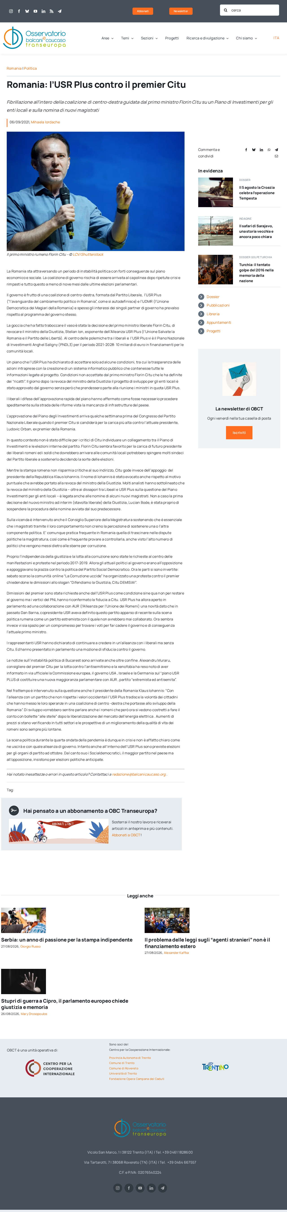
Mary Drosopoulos (34, 1014)
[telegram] (59, 11)
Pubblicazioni (218, 305)
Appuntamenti (219, 322)
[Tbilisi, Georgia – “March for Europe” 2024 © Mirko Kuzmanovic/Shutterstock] (167, 909)
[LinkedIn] (261, 149)
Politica (30, 68)
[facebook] (19, 11)
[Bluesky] (254, 149)
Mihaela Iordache (45, 122)
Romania (14, 68)
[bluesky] (27, 11)
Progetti (213, 330)
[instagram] (11, 11)
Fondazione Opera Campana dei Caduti (136, 1079)
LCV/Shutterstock (88, 254)
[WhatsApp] (269, 149)
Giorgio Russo (30, 946)
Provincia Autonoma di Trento (130, 1058)
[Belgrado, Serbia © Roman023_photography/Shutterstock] (23, 909)
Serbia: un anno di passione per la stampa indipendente (67, 939)
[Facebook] (246, 149)
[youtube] (35, 11)
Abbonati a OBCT (126, 834)
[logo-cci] (51, 1058)
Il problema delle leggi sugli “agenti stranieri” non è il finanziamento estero (207, 943)
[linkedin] (43, 11)
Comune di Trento (122, 1063)
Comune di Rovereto (123, 1068)
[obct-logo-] (34, 24)
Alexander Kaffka (176, 952)
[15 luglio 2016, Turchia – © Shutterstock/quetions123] (215, 256)
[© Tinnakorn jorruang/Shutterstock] (23, 970)
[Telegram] (276, 149)
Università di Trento (123, 1073)
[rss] (51, 11)
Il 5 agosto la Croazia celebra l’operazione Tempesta (257, 193)
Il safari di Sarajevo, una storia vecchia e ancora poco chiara (256, 231)
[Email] (276, 156)
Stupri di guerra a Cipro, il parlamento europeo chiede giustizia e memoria (64, 1004)
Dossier (213, 296)
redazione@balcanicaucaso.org (139, 774)
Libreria (213, 313)
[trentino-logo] (215, 1063)
